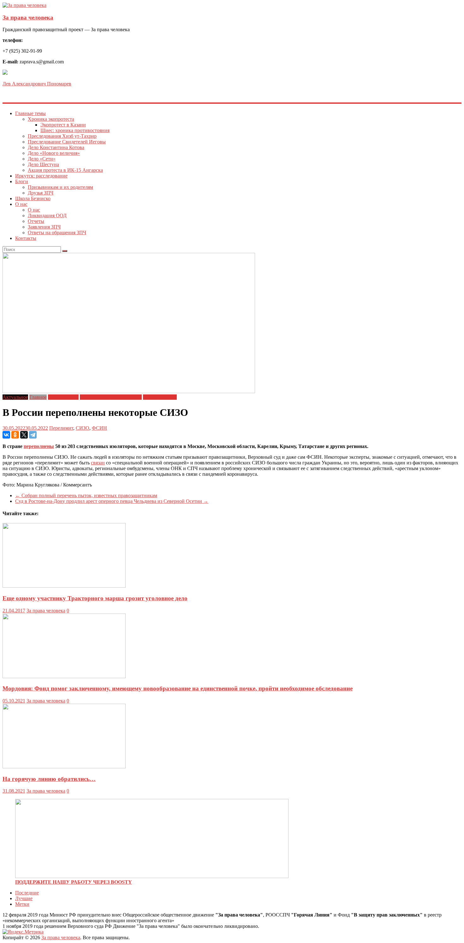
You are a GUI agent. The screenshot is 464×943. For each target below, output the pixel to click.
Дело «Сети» (42, 158)
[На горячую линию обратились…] (64, 766)
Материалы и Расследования (111, 397)
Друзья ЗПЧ (40, 192)
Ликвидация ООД (47, 215)
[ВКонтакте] (6, 435)
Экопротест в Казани (63, 124)
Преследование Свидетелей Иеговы (67, 141)
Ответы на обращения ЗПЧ (57, 232)
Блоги (21, 181)
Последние (27, 892)
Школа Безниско (33, 198)
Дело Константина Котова (56, 147)
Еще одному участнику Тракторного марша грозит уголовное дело (95, 598)
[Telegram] (33, 435)
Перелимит (61, 428)
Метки (22, 904)
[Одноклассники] (15, 435)
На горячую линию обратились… (49, 779)
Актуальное (15, 397)
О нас (21, 204)
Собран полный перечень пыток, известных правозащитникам (86, 495)
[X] (24, 435)
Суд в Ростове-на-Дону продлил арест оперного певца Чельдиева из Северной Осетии (111, 501)
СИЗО (82, 428)
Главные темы (30, 113)
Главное (38, 397)
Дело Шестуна (43, 164)
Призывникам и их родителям (60, 187)
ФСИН (99, 428)
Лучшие (24, 898)
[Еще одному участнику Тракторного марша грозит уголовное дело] (64, 586)
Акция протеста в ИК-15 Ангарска (65, 170)
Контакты (25, 238)
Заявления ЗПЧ (44, 227)
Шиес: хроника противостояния (75, 130)
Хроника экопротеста (51, 119)
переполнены (39, 446)
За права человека (28, 17)
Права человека (160, 397)
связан (98, 462)
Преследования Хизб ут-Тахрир (62, 136)
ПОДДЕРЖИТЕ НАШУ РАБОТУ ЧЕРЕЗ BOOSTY (73, 882)
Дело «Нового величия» (54, 153)
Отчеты (36, 221)
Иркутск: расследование (41, 175)
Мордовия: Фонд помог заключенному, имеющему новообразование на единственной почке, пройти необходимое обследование (178, 688)
